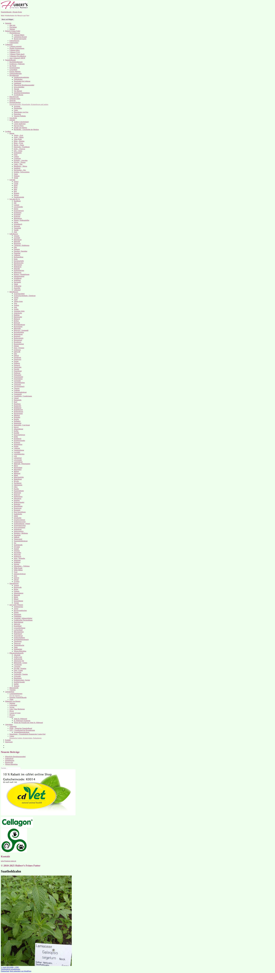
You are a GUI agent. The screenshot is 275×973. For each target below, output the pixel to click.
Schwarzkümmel (19, 527)
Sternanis (17, 226)
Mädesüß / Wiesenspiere (22, 464)
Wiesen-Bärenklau (20, 651)
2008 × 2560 (14, 967)
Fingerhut (17, 253)
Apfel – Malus (19, 137)
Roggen (16, 193)
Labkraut (17, 448)
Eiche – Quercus (19, 149)
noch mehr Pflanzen (16, 605)
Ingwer (16, 427)
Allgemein (13, 726)
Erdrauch (17, 365)
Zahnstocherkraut (20, 574)
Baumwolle (18, 587)
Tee (15, 543)
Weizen (16, 195)
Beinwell (17, 323)
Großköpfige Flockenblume (23, 620)
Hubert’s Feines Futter (12, 31)
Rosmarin (17, 510)
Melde (16, 597)
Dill (15, 203)
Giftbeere (17, 255)
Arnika (16, 309)
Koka (16, 259)
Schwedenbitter (19, 87)
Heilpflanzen (13, 292)
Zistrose (16, 578)
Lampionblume (19, 450)
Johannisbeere (18, 593)
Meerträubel (18, 265)
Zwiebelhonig (18, 95)
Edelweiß (17, 352)
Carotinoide (18, 665)
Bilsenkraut (17, 240)
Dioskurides (18, 108)
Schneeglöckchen (20, 525)
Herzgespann (18, 413)
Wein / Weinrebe (19, 558)
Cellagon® (9, 44)
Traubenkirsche (19, 645)
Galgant (16, 205)
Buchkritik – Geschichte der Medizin (26, 129)
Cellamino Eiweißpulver (17, 56)
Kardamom (17, 212)
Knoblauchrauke (19, 440)
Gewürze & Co (14, 199)
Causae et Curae (15, 713)
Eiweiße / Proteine (20, 668)
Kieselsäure (18, 678)
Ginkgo (16, 156)
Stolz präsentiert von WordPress (20, 971)
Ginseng (16, 388)
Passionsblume (19, 491)
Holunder (17, 417)
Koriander (17, 214)
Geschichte (13, 118)
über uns (12, 25)
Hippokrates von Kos (21, 112)
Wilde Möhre (18, 570)
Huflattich (17, 421)
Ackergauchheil (19, 294)
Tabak (16, 284)
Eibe (15, 247)
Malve (16, 466)
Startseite (8, 23)
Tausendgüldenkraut (21, 541)
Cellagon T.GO (14, 52)
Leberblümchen (19, 454)
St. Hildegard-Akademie (22, 721)
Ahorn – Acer (18, 135)
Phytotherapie (14, 75)
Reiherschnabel (19, 502)
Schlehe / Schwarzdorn (21, 172)
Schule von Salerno (20, 127)
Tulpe (16, 647)
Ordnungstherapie (15, 73)
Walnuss (16, 176)
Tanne (16, 174)
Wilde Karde (18, 568)
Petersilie (17, 268)
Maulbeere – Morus (20, 166)
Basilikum (17, 201)
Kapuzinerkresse (19, 435)
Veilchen (17, 551)
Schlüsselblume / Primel (22, 523)
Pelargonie (17, 493)
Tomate (16, 603)
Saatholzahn (18, 514)
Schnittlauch (18, 224)
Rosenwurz (17, 508)
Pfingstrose (17, 498)
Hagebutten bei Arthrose (22, 81)
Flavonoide (17, 672)
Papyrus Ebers (19, 126)
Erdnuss (16, 591)
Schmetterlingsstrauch (21, 639)
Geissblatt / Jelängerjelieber (23, 618)
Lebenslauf (13, 705)
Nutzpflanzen (14, 583)
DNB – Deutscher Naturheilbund (20, 728)
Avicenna (17, 106)
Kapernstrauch (19, 211)
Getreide (12, 180)
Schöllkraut (17, 278)
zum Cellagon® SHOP (17, 58)
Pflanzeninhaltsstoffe (16, 653)
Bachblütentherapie (16, 62)
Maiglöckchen (18, 263)
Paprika (16, 489)
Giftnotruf (17, 290)
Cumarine (17, 666)
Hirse (15, 187)
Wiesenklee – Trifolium (22, 566)
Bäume (11, 133)
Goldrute (17, 390)
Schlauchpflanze (19, 637)
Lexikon (8, 131)
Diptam (16, 346)
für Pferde (12, 66)
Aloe (15, 303)
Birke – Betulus (19, 141)
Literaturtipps (9, 692)
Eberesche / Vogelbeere (22, 147)
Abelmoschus (18, 607)
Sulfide (16, 684)
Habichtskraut (18, 622)
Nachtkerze (17, 483)
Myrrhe (16, 481)
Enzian (16, 361)
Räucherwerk (14, 97)
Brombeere (17, 342)
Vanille (16, 230)
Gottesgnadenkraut (20, 392)
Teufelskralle (18, 545)
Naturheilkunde (10, 60)
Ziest (15, 576)
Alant (16, 299)
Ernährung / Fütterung (16, 64)
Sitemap (12, 29)
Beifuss (16, 321)
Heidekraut (17, 408)
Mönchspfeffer (19, 477)
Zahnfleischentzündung (22, 93)
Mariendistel (18, 467)
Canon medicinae (20, 124)
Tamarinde (17, 228)
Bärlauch (17, 319)
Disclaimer (13, 27)
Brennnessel (18, 340)
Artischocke (18, 313)
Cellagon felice (14, 50)
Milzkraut (17, 473)
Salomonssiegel (19, 276)
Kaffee (16, 431)
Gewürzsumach (19, 386)
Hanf (15, 402)
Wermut (16, 564)
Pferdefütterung (14, 33)
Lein (15, 456)
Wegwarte (17, 554)
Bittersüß (17, 241)
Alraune (16, 236)
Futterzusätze (13, 42)
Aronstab (17, 238)
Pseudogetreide (19, 197)
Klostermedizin (14, 68)
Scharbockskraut (19, 520)
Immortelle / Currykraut (22, 425)
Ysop (15, 572)
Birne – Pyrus (18, 143)
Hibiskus (17, 415)
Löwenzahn (18, 460)
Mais (15, 189)
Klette (16, 437)
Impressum (9, 742)
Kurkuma (17, 216)
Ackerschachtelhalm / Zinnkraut (24, 296)
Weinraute (17, 560)
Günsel (16, 398)
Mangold (17, 595)
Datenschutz (5, 971)
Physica (12, 715)
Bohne (16, 589)
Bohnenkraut (18, 334)
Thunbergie (18, 641)
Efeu (15, 353)
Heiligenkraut (18, 411)
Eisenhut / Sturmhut (20, 251)
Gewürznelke (18, 207)
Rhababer (17, 504)
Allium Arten (18, 301)
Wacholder (17, 552)
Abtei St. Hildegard (20, 719)
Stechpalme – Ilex (20, 170)
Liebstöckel (18, 458)
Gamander (17, 381)
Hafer (16, 185)
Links (11, 717)
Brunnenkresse (19, 344)
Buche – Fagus (19, 145)
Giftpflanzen (13, 234)
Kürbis (16, 446)
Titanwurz (17, 643)
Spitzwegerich (18, 531)
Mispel (16, 599)
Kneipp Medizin (15, 71)
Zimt (15, 232)
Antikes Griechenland (21, 122)
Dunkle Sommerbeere (16, 48)
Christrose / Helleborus (21, 245)
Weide (16, 178)
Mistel (16, 475)
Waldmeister (18, 649)
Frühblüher (17, 616)
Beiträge (12, 703)
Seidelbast (17, 280)
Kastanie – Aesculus (21, 160)
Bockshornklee (19, 332)
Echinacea (17, 350)
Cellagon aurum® (15, 46)
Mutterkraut (18, 479)
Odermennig (18, 485)
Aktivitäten (9, 724)
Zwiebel (16, 581)
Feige (16, 155)
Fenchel (16, 369)
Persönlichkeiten (28, 103)
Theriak (16, 89)
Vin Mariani (18, 91)
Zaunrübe (17, 288)
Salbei (16, 516)
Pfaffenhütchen (19, 270)
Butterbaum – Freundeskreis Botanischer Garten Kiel (27, 734)
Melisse (16, 471)
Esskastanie (18, 153)
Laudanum (17, 83)
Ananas (16, 585)
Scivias (11, 707)
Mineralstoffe (13, 688)
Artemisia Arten (19, 311)
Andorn (16, 305)
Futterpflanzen (14, 41)
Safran (16, 222)
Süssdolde (17, 535)
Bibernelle (17, 328)
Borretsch (17, 336)
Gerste (16, 183)
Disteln (16, 612)
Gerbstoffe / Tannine (21, 674)
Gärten (25, 737)
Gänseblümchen (19, 382)
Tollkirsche (17, 286)
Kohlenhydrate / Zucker (22, 680)
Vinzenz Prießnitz (20, 116)
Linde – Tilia (18, 164)
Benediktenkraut (19, 325)
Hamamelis (17, 400)
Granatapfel (18, 394)
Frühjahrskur (18, 79)
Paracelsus (17, 114)
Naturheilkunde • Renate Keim (11, 12)
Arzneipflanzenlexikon (21, 732)
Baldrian (17, 315)
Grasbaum (17, 158)
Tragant (16, 549)
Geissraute (17, 384)
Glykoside (17, 676)
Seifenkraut (17, 529)
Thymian (17, 547)
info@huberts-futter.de (8, 861)
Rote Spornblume (20, 512)
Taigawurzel (18, 539)
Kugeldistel (17, 626)
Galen (16, 110)
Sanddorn (17, 168)
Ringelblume (18, 506)
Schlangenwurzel (19, 522)
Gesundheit (13, 70)
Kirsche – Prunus (19, 162)
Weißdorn (17, 562)
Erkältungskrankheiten (21, 77)
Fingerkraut (18, 371)
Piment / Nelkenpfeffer (21, 220)
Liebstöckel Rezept (20, 37)
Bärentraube (18, 317)
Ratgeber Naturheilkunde (18, 697)
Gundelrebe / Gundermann (23, 396)
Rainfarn (17, 500)
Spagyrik (12, 100)
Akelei (16, 297)
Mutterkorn (17, 267)
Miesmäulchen (19, 632)
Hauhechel (17, 406)
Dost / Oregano (19, 348)
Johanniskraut (18, 429)
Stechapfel (17, 282)
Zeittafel (12, 120)
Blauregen (17, 243)
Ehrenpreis (17, 614)
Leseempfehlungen (15, 694)
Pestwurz (17, 495)
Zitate (11, 699)
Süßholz (16, 537)
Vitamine (12, 690)
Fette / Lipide (18, 670)
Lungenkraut (18, 462)
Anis (15, 307)
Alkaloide (17, 655)
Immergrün (17, 423)
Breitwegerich (18, 338)
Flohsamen (17, 375)
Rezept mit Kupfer (20, 39)
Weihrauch (17, 556)
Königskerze (18, 444)
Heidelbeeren (18, 410)
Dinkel (16, 182)
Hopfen (16, 419)
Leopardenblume (19, 628)
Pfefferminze (18, 496)
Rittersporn (17, 272)
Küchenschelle (19, 261)
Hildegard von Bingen (12, 701)
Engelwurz (17, 359)
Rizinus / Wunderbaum (21, 274)
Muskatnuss (18, 218)
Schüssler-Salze (14, 98)
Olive (16, 487)
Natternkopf (18, 634)
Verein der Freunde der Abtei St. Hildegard (28, 722)
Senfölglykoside (19, 682)
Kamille (16, 433)
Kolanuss (17, 442)
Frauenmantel (18, 377)
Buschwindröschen (20, 610)
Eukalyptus (17, 367)
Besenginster (18, 326)
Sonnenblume (18, 601)
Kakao (16, 209)
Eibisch (16, 355)
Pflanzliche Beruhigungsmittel (24, 85)
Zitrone (16, 580)
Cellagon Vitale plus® (16, 54)
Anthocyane (18, 657)
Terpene (16, 686)
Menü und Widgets (7, 19)
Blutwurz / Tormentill (21, 330)
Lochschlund (18, 630)
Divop (11, 711)
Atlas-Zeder (18, 139)
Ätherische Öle (19, 661)
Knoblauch (17, 438)
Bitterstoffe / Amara (20, 663)
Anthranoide (18, 659)
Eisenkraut (17, 357)
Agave (16, 608)
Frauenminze (18, 379)
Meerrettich (17, 469)
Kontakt (8, 740)
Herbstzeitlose (18, 257)
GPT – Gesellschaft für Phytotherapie (22, 730)
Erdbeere (17, 363)
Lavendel (17, 452)
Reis (15, 191)
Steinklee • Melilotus (21, 533)
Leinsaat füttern (19, 35)
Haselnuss (17, 404)
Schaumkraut (18, 636)
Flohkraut (17, 373)
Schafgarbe (17, 518)
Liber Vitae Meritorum (17, 709)
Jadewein (17, 624)
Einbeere (17, 249)
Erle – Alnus (18, 151)
